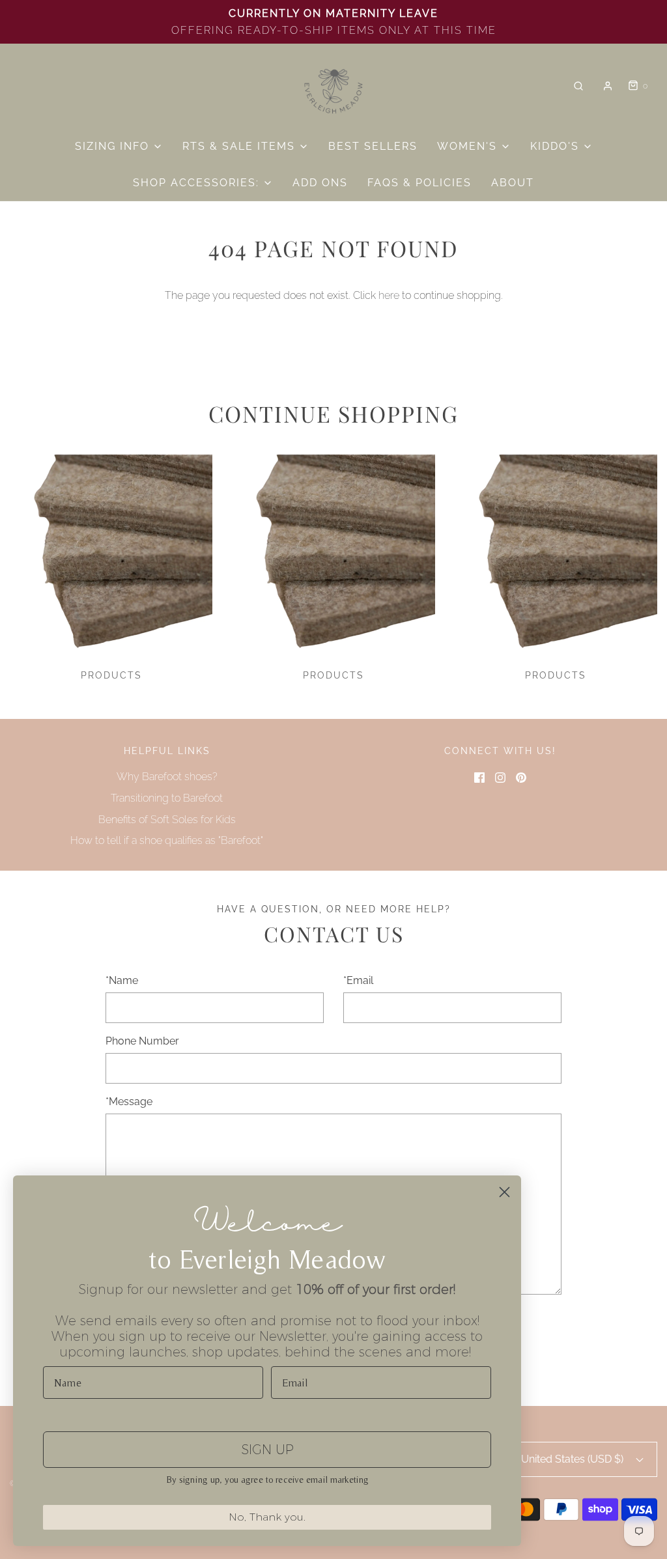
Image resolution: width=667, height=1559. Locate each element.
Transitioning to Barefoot (167, 798)
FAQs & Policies (419, 182)
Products (111, 675)
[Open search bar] (578, 86)
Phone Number (142, 1041)
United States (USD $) (573, 1459)
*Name (122, 980)
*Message (129, 1101)
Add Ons (320, 182)
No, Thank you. (267, 1517)
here (388, 295)
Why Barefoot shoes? (167, 776)
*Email (358, 980)
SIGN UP (267, 1449)
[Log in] (608, 86)
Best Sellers (373, 146)
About (512, 182)
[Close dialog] (504, 1192)
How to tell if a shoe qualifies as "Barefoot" (166, 840)
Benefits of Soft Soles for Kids (167, 819)
